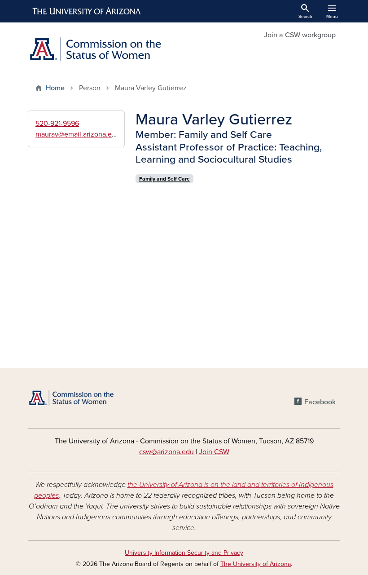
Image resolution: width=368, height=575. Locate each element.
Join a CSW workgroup (300, 35)
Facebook (320, 402)
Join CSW (214, 451)
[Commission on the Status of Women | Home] (103, 49)
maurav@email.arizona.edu (77, 134)
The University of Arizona (255, 564)
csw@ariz (153, 451)
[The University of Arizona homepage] (87, 11)
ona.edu (181, 451)
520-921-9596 (57, 123)
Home (55, 88)
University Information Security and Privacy (184, 553)
